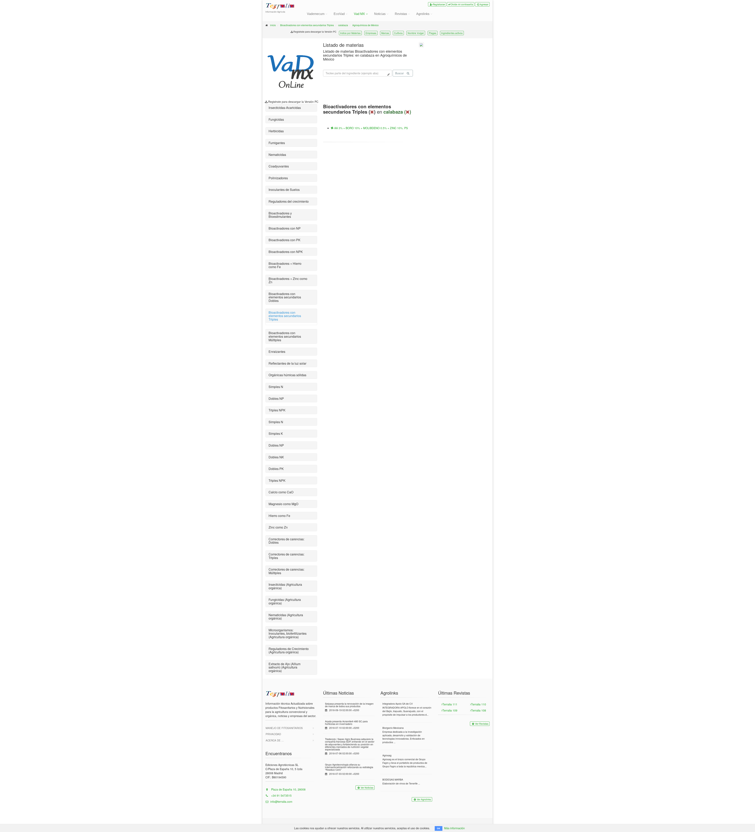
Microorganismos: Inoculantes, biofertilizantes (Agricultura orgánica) (288, 633)
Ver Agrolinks (424, 799)
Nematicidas (277, 154)
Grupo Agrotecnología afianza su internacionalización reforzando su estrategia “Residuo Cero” (349, 767)
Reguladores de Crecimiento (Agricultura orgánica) (289, 650)
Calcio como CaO (281, 492)
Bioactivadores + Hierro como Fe (285, 265)
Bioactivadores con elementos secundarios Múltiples (285, 336)
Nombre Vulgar (416, 33)
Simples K (276, 433)
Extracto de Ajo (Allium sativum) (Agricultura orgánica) (284, 667)
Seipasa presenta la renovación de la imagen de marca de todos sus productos (349, 705)
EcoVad (339, 14)
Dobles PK (276, 468)
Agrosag (386, 755)
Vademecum (315, 14)
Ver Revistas (481, 723)
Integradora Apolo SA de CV (397, 703)
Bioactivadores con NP (285, 228)
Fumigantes (277, 143)
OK (438, 828)
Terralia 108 (478, 710)
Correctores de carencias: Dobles (286, 541)
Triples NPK (277, 410)
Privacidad (273, 734)
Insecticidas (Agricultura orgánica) (285, 586)
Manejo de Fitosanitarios (284, 728)
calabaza (343, 25)
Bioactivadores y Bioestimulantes (280, 215)
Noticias (380, 14)
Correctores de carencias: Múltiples (286, 571)
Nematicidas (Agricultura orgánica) (286, 617)
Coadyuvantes (279, 166)
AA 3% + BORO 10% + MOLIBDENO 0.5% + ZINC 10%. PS (370, 128)
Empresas (371, 33)
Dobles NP (276, 398)
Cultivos (398, 33)
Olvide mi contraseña (461, 4)
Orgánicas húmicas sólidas (287, 375)
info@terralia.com (281, 802)
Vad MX (359, 14)
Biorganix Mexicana (393, 727)
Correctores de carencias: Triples (286, 556)
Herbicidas (276, 131)
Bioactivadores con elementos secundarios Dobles (285, 297)
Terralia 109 (449, 710)
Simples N (276, 386)
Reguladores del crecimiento (289, 201)
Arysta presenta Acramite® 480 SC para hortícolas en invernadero (346, 722)
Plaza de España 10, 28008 (288, 789)
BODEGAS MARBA (392, 779)
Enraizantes (277, 351)
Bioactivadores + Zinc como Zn (288, 280)
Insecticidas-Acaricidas (285, 107)
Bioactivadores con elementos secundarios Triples (307, 25)
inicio (273, 25)
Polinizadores (278, 178)
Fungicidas (276, 119)
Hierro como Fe (279, 515)
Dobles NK (276, 457)
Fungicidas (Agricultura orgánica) (285, 601)
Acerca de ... (275, 740)
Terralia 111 (449, 704)
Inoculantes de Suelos (284, 189)
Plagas (432, 33)
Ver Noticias (367, 787)
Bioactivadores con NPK (286, 251)
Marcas (385, 33)
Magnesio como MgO (283, 504)
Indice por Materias (350, 33)
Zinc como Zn (278, 527)
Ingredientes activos (452, 33)
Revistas (401, 14)
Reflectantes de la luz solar (287, 363)
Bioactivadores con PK (284, 240)
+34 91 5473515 (281, 795)
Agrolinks (422, 14)
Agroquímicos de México (365, 25)
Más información (454, 828)
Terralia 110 (478, 704)
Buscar (399, 73)
